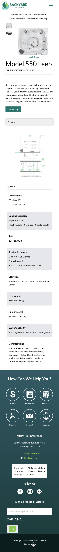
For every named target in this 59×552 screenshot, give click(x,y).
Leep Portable (23, 18)
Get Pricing (13, 109)
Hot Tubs (23, 14)
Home (14, 14)
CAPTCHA (14, 519)
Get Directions (31, 458)
